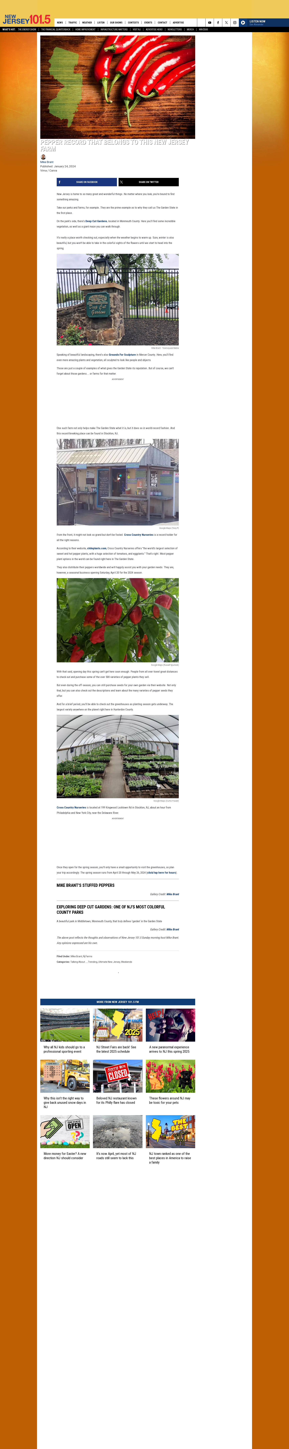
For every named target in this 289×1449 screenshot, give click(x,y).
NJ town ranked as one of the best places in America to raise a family (170, 1158)
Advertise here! (154, 29)
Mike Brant (47, 162)
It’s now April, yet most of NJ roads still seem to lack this (116, 1156)
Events (148, 22)
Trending (92, 962)
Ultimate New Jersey (109, 962)
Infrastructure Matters (114, 29)
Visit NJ (137, 29)
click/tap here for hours (161, 872)
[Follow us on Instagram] (235, 22)
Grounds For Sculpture (122, 354)
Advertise (178, 22)
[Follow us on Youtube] (210, 22)
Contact (162, 22)
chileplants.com (96, 548)
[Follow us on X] (226, 22)
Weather (87, 22)
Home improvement (85, 29)
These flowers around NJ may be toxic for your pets (169, 1100)
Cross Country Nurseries (138, 534)
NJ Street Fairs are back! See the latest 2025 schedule (116, 1049)
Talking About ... (78, 962)
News (60, 22)
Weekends (126, 962)
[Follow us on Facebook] (218, 22)
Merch (190, 29)
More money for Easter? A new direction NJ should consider (65, 1156)
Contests (133, 22)
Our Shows (116, 22)
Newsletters (175, 29)
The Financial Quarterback (55, 29)
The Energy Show (27, 29)
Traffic (72, 22)
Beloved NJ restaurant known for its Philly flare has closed (116, 1100)
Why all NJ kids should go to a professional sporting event (64, 1049)
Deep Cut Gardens (96, 221)
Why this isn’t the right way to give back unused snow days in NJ (65, 1102)
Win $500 (203, 29)
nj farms (87, 956)
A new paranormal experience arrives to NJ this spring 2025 (169, 1049)
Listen (101, 22)
